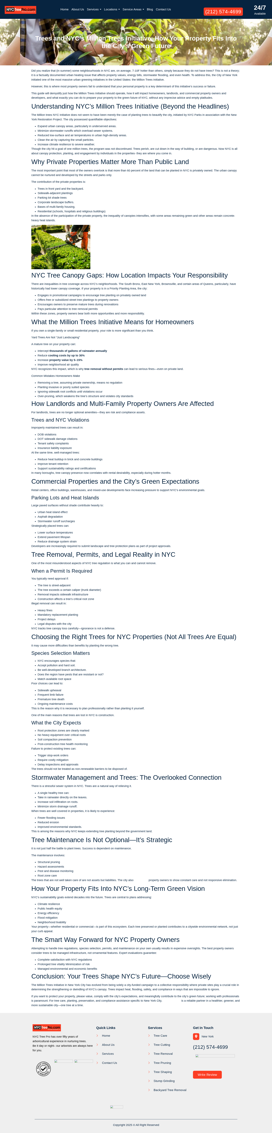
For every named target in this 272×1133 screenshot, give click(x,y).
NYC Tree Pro (172, 1000)
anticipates (141, 880)
